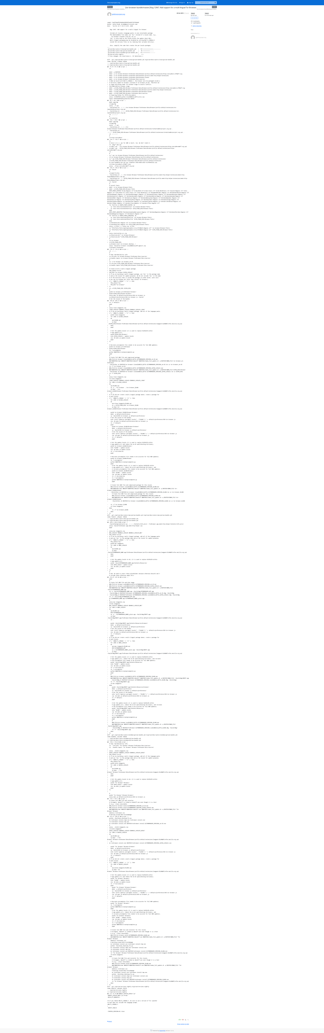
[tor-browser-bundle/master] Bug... (207, 9)
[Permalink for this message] (188, 1020)
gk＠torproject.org (118, 14)
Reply (110, 1021)
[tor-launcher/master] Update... (116, 9)
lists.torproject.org (113, 3)
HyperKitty (162, 1030)
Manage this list (172, 2)
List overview (194, 18)
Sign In (182, 2)
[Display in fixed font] (185, 1020)
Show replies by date (183, 1024)
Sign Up (190, 2)
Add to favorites (197, 26)
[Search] (215, 2)
